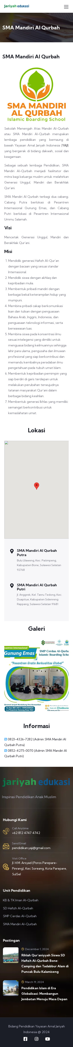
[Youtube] (48, 1039)
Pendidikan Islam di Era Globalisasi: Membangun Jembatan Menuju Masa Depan (44, 993)
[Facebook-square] (25, 1039)
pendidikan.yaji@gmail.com (31, 848)
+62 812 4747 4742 (26, 833)
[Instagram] (36, 1039)
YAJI (65, 145)
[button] (37, 486)
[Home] (36, 95)
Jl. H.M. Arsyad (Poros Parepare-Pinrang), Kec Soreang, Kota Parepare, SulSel (39, 868)
